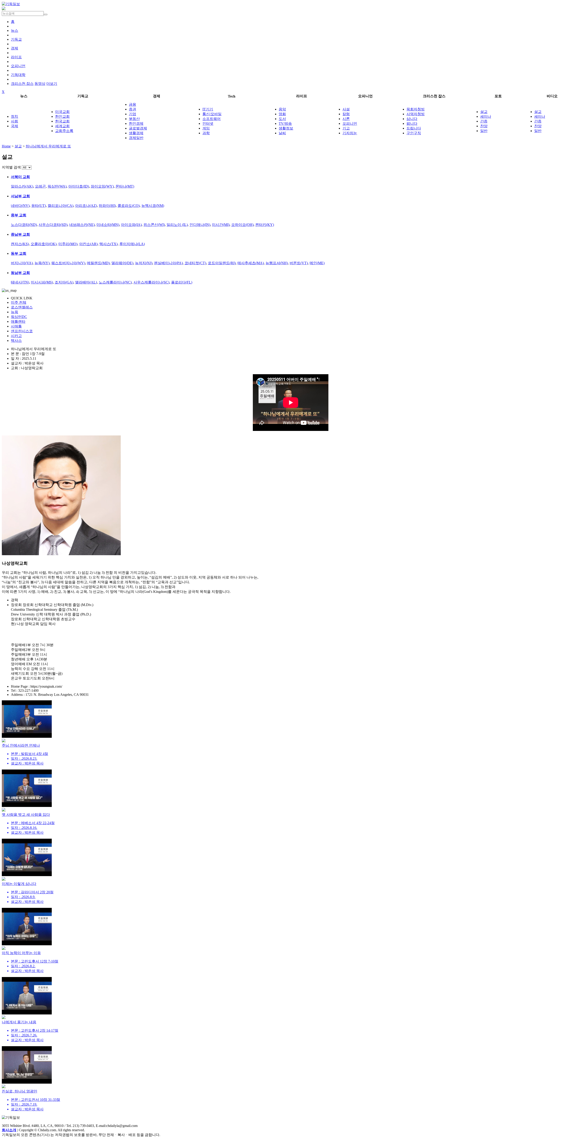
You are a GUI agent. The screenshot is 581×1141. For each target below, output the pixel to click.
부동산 (134, 119)
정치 (14, 116)
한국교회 (62, 121)
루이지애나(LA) (132, 244)
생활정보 (286, 128)
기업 (132, 114)
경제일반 (136, 138)
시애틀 (16, 326)
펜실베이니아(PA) (168, 263)
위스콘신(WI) (154, 225)
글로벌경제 (138, 128)
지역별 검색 (11, 167)
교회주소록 (64, 131)
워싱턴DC (19, 317)
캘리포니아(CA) (60, 206)
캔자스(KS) (20, 244)
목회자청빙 (415, 109)
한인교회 (62, 116)
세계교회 (62, 126)
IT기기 (207, 109)
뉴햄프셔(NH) (277, 263)
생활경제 (136, 133)
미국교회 (62, 112)
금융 (132, 104)
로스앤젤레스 (22, 307)
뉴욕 (14, 312)
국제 (14, 126)
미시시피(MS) (42, 282)
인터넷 (207, 123)
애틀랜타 (18, 321)
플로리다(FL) (181, 282)
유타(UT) (38, 206)
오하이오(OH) (242, 225)
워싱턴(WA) (57, 186)
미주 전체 (18, 302)
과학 (206, 133)
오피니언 (18, 66)
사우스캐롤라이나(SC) (151, 282)
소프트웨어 (211, 119)
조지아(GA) (64, 282)
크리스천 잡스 (22, 84)
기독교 (16, 39)
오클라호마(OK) (44, 244)
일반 (483, 131)
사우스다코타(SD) (53, 225)
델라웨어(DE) (122, 263)
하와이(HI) (107, 206)
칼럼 (346, 114)
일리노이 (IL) (177, 225)
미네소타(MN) (107, 225)
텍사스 (16, 340)
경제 (14, 48)
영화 (282, 114)
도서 (282, 119)
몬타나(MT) (125, 186)
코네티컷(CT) (195, 263)
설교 (483, 112)
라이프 (16, 57)
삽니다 (411, 119)
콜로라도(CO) (129, 206)
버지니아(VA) (22, 263)
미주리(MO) (67, 244)
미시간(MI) (220, 225)
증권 (132, 109)
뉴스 (14, 30)
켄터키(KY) (264, 225)
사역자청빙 (415, 114)
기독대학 (18, 75)
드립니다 (413, 128)
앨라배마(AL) (86, 282)
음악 (282, 109)
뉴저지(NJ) (143, 263)
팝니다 (411, 123)
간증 (483, 121)
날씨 (282, 133)
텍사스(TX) (108, 244)
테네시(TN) (20, 282)
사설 (346, 109)
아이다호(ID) (78, 186)
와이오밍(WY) (102, 186)
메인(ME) (317, 263)
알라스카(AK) (22, 186)
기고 (346, 128)
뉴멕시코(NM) (152, 206)
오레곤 (40, 186)
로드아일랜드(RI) (222, 263)
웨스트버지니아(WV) (68, 263)
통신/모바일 (212, 114)
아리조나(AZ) (86, 206)
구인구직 (413, 133)
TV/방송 (285, 123)
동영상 (39, 84)
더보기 (51, 84)
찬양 (483, 126)
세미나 (485, 116)
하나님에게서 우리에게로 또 (48, 146)
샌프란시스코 (22, 331)
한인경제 (136, 123)
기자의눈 (349, 133)
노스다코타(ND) (24, 225)
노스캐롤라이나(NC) (115, 282)
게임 (206, 128)
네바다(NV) (20, 206)
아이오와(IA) (131, 225)
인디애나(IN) (200, 225)
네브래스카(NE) (82, 225)
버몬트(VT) (299, 263)
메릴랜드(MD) (98, 263)
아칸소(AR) (88, 244)
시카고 (16, 336)
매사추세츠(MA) (250, 263)
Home (6, 146)
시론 (346, 119)
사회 (14, 121)
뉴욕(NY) (41, 263)
